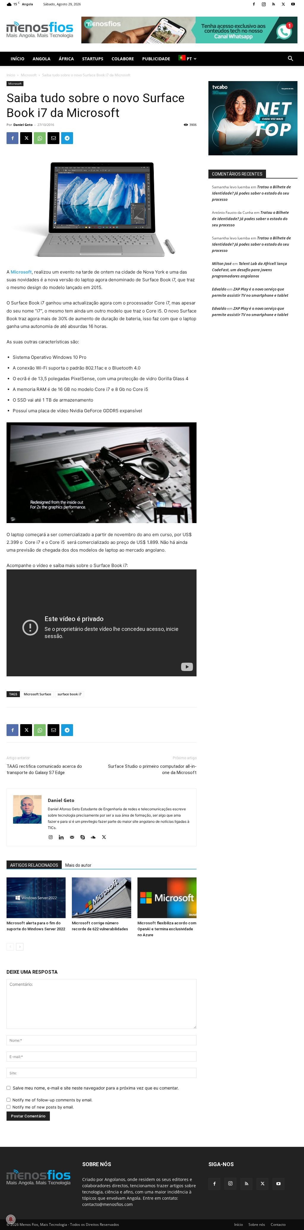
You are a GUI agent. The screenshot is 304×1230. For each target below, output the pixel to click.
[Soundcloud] (95, 837)
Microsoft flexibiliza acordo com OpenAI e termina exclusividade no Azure (166, 929)
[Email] (53, 138)
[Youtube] (293, 4)
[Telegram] (67, 138)
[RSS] (273, 4)
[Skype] (85, 837)
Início (17, 58)
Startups (92, 58)
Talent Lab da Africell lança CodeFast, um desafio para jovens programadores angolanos (249, 270)
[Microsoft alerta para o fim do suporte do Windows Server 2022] (36, 897)
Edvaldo (219, 289)
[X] (283, 4)
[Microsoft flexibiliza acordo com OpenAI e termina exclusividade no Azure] (167, 897)
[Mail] (74, 837)
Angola (41, 58)
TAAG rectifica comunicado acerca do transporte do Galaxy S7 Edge (44, 769)
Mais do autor (78, 865)
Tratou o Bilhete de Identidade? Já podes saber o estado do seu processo (251, 193)
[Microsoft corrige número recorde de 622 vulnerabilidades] (101, 897)
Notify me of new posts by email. (43, 1107)
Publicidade (156, 58)
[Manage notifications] (10, 1219)
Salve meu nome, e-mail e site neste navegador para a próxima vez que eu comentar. (96, 1087)
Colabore (123, 58)
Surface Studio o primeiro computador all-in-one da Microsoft (152, 769)
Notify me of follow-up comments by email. (52, 1100)
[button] (290, 59)
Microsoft (29, 75)
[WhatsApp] (40, 138)
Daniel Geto (23, 124)
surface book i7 (69, 694)
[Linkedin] (63, 837)
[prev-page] (10, 946)
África (66, 58)
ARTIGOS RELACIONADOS (34, 865)
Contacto (278, 1224)
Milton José (222, 263)
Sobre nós (256, 1224)
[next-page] (19, 946)
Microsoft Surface (37, 694)
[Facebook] (253, 4)
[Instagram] (263, 4)
